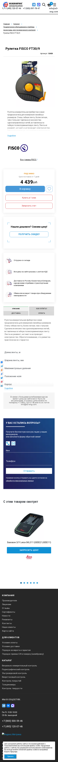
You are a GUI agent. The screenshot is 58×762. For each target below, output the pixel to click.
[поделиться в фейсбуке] (1, 374)
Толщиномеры (9, 684)
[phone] (8, 443)
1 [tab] (21, 583)
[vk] (8, 705)
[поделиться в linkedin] (1, 386)
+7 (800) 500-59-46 (12, 720)
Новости (6, 616)
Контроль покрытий (11, 681)
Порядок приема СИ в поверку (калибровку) (23, 654)
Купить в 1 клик (29, 198)
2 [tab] (24, 583)
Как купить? (41, 309)
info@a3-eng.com (53, 10)
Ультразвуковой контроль (14, 673)
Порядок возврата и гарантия (16, 650)
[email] (13, 443)
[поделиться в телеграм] (1, 366)
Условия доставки (11, 646)
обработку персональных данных (20, 481)
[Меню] (55, 5)
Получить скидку (29, 234)
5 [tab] (34, 583)
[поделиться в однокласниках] (1, 370)
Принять (10, 756)
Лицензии (6, 604)
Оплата (41, 313)
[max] (38, 4)
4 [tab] (31, 583)
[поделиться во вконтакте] (1, 362)
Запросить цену (29, 550)
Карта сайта (8, 631)
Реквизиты (7, 619)
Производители (9, 600)
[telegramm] (34, 4)
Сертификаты (8, 612)
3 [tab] (27, 583)
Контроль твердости (12, 688)
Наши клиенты (9, 627)
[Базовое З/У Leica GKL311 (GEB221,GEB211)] (29, 525)
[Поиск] (44, 4)
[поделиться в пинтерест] (1, 382)
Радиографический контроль (16, 669)
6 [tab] (37, 583)
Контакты (7, 623)
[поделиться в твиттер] (1, 378)
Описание (16, 308)
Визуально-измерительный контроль (19, 665)
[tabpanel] (29, 540)
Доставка (16, 313)
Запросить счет (29, 206)
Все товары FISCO (28, 160)
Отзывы (6, 608)
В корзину (25, 188)
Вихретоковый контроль (13, 677)
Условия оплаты (10, 642)
